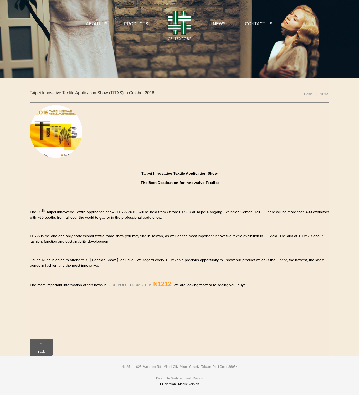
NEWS (219, 24)
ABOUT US (97, 24)
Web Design (194, 378)
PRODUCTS (136, 24)
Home (308, 94)
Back (41, 351)
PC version (168, 384)
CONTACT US (259, 24)
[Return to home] (179, 25)
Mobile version (188, 384)
